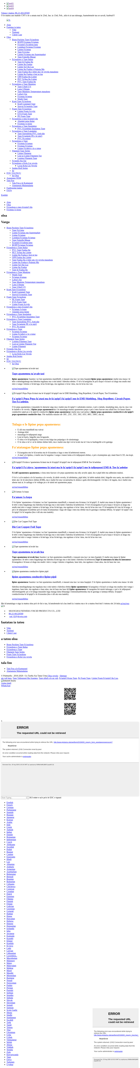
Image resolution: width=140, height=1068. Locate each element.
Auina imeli (6, 683)
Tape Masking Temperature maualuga (34, 91)
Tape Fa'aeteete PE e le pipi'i (30, 136)
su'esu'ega (16, 388)
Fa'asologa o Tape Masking (24, 84)
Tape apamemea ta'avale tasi (28, 373)
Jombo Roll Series (20, 168)
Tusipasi (15, 32)
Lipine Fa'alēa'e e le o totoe (29, 148)
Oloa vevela (53, 676)
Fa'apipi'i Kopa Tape (68, 678)
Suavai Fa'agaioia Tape (27, 106)
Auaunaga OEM (14, 178)
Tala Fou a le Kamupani (22, 183)
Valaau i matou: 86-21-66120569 (15, 13)
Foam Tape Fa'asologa (21, 109)
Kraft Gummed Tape (26, 104)
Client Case (17, 35)
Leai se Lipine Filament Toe (30, 156)
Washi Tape (23, 99)
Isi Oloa (15, 175)
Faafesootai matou (14, 188)
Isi (13, 170)
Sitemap (63, 676)
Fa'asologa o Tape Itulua (22, 59)
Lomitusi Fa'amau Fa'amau (29, 47)
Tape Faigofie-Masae (27, 57)
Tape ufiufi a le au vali (48, 678)
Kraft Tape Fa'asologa (21, 101)
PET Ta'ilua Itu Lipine (27, 79)
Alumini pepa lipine (26, 121)
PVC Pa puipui (24, 138)
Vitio (14, 30)
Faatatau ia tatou (14, 27)
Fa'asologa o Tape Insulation (24, 126)
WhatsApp (5, 685)
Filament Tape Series (21, 151)
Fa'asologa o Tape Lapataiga (24, 131)
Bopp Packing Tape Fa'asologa (25, 39)
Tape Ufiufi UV (24, 86)
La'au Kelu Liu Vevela (27, 166)
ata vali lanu (6, 678)
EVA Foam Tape (25, 114)
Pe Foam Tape (84, 678)
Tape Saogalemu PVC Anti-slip (31, 133)
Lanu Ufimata (24, 89)
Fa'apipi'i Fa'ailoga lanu (28, 44)
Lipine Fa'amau (24, 49)
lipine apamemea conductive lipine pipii (34, 576)
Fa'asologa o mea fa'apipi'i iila (25, 119)
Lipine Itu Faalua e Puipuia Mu (31, 69)
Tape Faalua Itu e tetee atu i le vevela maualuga (38, 72)
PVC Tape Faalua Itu (27, 81)
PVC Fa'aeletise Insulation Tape (31, 128)
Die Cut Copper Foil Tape (26, 526)
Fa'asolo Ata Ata (19, 161)
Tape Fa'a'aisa (24, 52)
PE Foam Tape (24, 116)
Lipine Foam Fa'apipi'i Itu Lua (105, 678)
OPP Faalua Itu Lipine (27, 77)
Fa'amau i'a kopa (25, 123)
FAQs (9, 190)
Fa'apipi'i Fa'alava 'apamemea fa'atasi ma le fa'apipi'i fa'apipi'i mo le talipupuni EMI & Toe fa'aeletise (70, 467)
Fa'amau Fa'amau (25, 143)
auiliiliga (24, 388)
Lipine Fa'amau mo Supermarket (32, 54)
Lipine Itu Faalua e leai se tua (30, 74)
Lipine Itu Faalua (25, 64)
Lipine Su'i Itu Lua (26, 67)
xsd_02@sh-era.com (18, 616)
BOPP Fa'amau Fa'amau (28, 42)
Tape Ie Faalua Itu (25, 62)
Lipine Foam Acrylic (26, 111)
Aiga (9, 25)
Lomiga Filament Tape (27, 158)
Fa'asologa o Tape (20, 141)
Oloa (9, 37)
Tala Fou (10, 180)
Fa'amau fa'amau (25, 96)
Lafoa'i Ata (22, 94)
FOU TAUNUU (14, 173)
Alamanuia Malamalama (22, 185)
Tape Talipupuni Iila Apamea (25, 678)
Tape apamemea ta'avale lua (28, 551)
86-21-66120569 (16, 613)
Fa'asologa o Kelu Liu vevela (24, 163)
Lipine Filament (24, 153)
